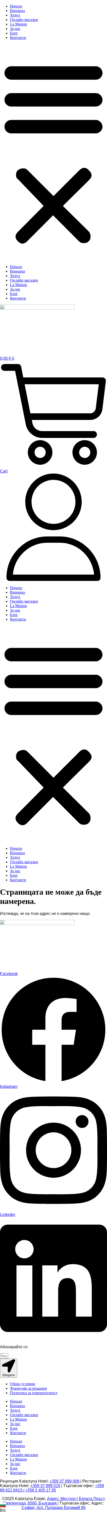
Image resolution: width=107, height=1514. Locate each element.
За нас (15, 28)
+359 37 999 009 (64, 1481)
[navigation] (3, 1508)
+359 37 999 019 (45, 1486)
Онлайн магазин (24, 19)
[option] (3, 1508)
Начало (16, 6)
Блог (14, 33)
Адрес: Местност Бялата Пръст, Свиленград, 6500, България (54, 1501)
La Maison (18, 24)
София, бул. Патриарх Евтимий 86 (54, 1508)
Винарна (17, 10)
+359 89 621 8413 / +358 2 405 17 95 (52, 1488)
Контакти (18, 37)
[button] (53, 152)
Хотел (15, 15)
